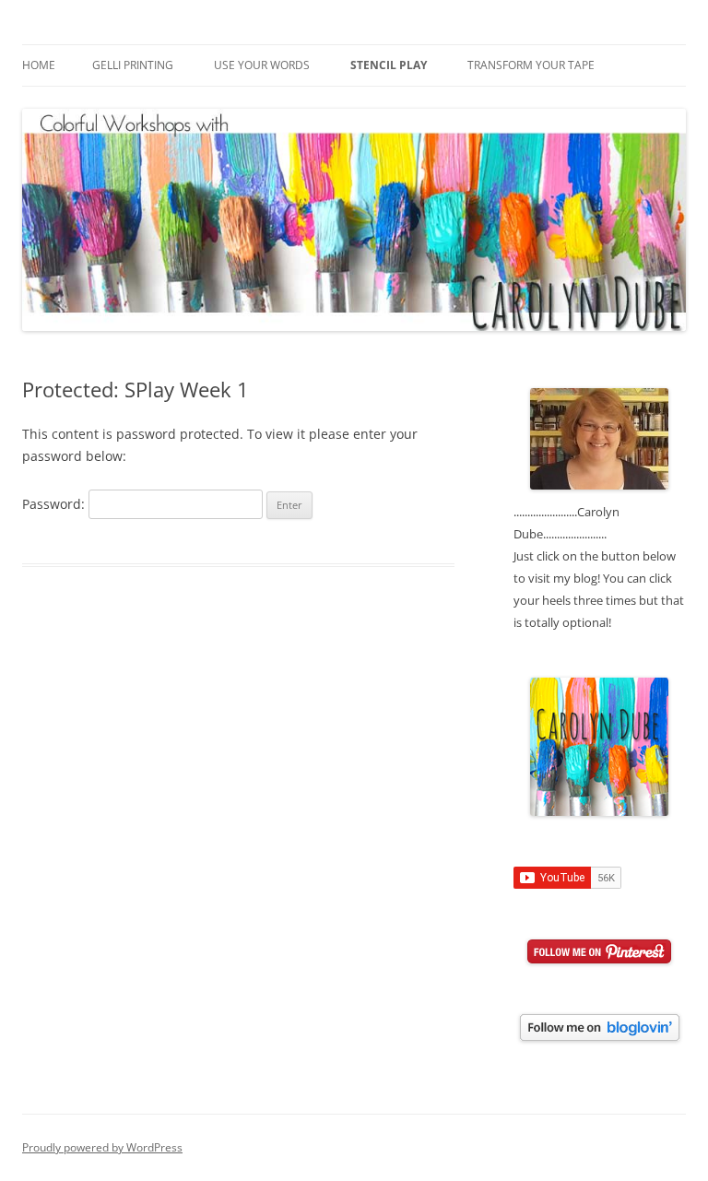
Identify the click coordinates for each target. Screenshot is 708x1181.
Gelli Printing (132, 65)
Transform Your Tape (531, 65)
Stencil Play (388, 65)
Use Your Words (262, 65)
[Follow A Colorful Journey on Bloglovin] (599, 1036)
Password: (55, 504)
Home (38, 65)
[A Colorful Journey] (599, 811)
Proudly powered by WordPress (102, 1147)
